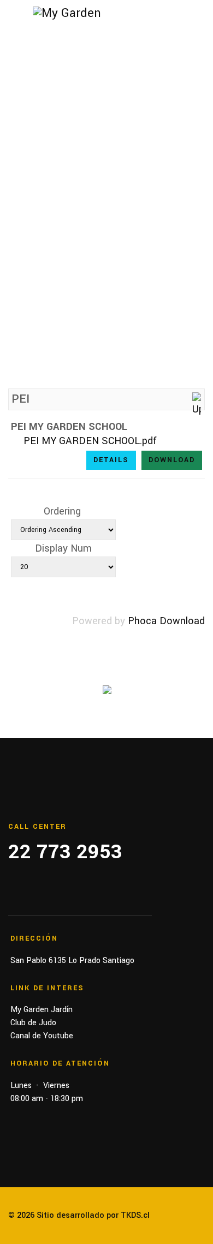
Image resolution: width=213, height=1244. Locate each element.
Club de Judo (33, 1022)
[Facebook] (11, 895)
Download (172, 460)
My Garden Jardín (41, 1009)
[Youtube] (51, 895)
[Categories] (196, 404)
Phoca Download (166, 621)
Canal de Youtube (41, 1036)
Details (111, 460)
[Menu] (15, 16)
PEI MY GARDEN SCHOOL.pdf (90, 441)
